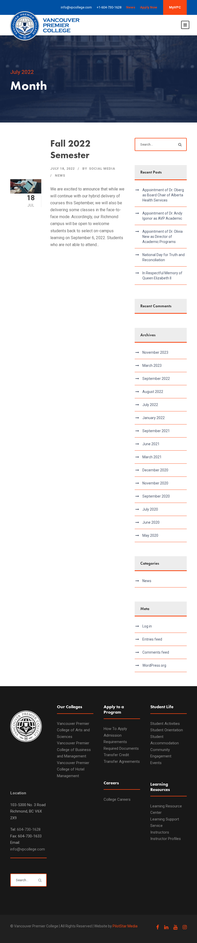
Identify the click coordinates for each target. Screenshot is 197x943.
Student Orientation (166, 730)
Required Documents (121, 748)
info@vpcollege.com (27, 849)
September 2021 (156, 431)
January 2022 (153, 418)
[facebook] (157, 927)
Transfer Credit (116, 755)
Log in (147, 626)
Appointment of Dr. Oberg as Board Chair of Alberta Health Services (163, 195)
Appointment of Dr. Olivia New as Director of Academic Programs (162, 236)
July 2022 (150, 405)
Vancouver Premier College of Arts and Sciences (73, 730)
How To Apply (115, 728)
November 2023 (155, 352)
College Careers (117, 799)
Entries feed (152, 639)
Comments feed (155, 652)
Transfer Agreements (122, 761)
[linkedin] (166, 927)
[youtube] (175, 927)
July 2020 (150, 509)
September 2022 (156, 379)
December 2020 (155, 470)
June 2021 (151, 444)
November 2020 (155, 483)
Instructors (159, 832)
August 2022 (152, 392)
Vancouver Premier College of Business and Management (74, 749)
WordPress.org (154, 665)
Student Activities (165, 723)
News (60, 175)
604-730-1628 (29, 829)
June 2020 (151, 522)
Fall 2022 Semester (70, 149)
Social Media (102, 168)
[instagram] (185, 927)
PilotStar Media (125, 926)
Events (156, 763)
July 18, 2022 (62, 168)
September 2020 (156, 496)
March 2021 (152, 457)
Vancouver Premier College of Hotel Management (73, 769)
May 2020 (150, 535)
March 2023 (152, 365)
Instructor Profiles (165, 838)
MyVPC (175, 7)
